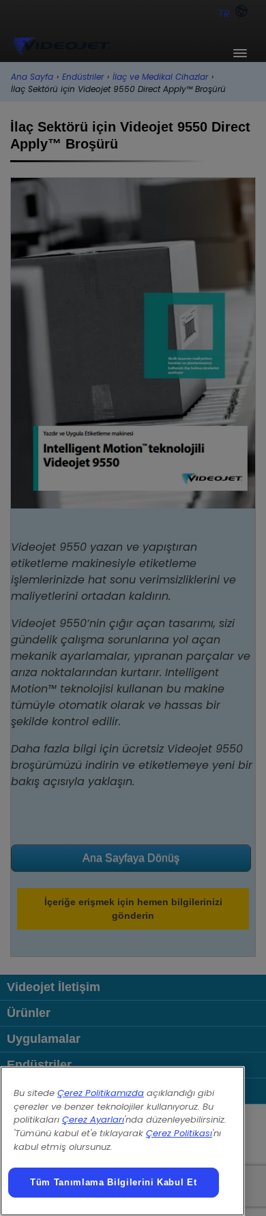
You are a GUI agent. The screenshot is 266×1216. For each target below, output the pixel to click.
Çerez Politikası (179, 1133)
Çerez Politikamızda (100, 1092)
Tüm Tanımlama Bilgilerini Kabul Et (113, 1182)
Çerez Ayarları (93, 1119)
